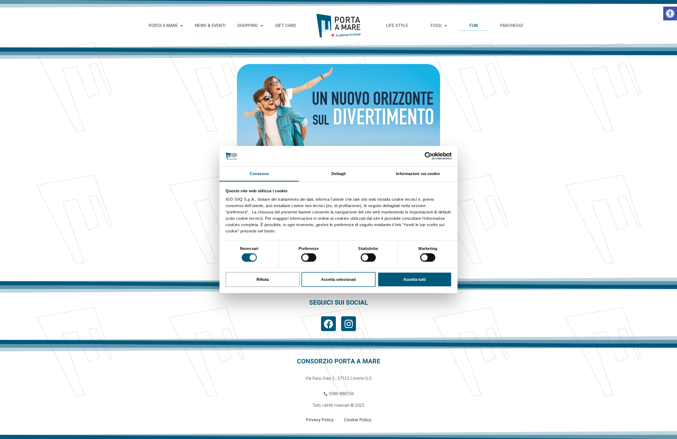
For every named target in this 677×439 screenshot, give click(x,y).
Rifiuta (263, 279)
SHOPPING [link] (247, 25)
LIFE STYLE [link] (397, 25)
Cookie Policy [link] (357, 419)
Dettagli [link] (338, 173)
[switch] (308, 257)
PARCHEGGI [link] (511, 25)
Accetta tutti (414, 279)
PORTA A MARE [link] (163, 25)
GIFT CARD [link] (285, 25)
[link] (670, 13)
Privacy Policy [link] (319, 419)
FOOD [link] (436, 25)
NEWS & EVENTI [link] (210, 25)
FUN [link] (473, 25)
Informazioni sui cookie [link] (418, 173)
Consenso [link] (259, 173)
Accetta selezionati (338, 279)
